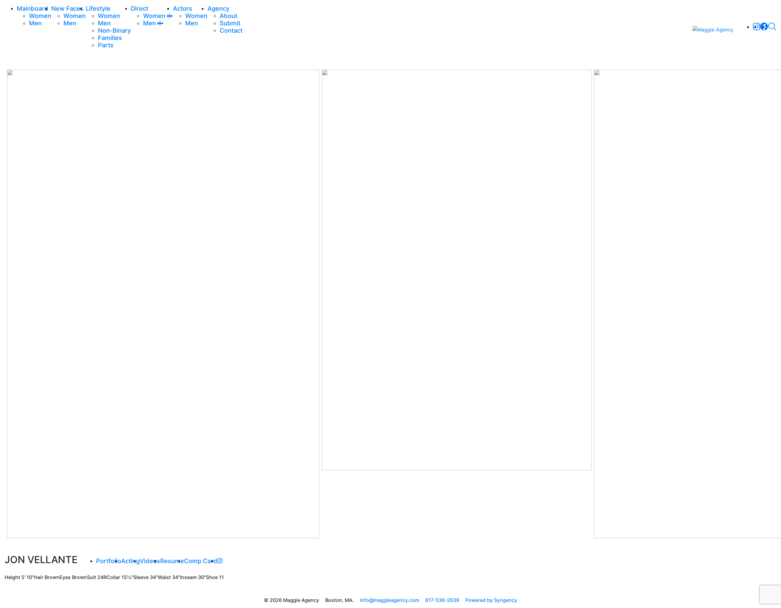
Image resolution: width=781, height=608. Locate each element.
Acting (130, 561)
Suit (91, 577)
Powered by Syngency (491, 600)
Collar (113, 577)
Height (12, 577)
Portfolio (108, 561)
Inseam (188, 577)
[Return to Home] (713, 29)
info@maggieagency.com (389, 600)
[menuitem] (40, 16)
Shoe (212, 577)
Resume (172, 561)
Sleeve (141, 577)
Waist (164, 577)
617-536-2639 (442, 600)
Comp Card (200, 561)
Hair (38, 577)
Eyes (65, 577)
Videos (150, 561)
